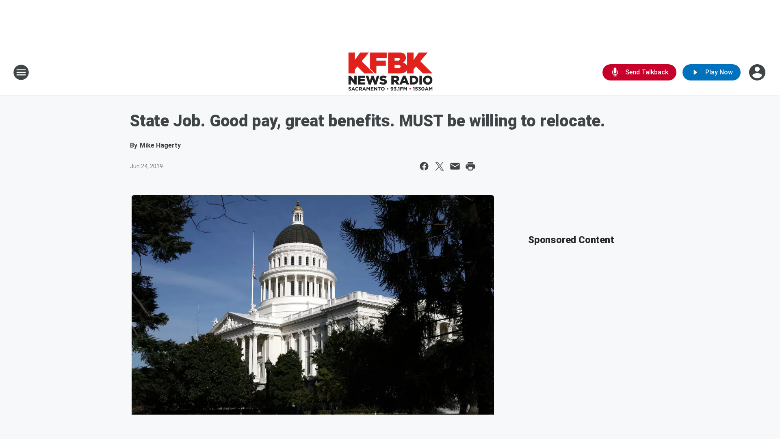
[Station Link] (390, 72)
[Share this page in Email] (455, 166)
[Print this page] (470, 166)
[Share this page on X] (439, 166)
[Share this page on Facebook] (424, 166)
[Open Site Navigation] (21, 72)
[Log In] (758, 72)
